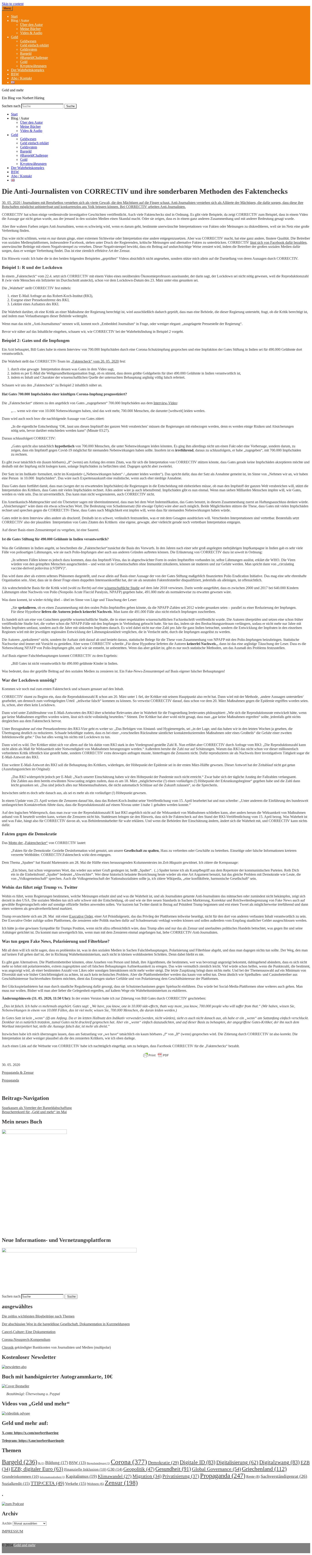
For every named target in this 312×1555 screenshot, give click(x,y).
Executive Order (81, 916)
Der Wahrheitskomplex (27, 70)
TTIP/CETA (47, 1483)
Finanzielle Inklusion (85, 1469)
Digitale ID (197, 1462)
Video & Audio (31, 33)
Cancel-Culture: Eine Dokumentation (29, 1332)
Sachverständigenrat (284, 1476)
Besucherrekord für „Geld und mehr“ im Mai (34, 1112)
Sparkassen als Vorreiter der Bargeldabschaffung (37, 1108)
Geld (14, 37)
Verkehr (75, 1483)
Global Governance (216, 1469)
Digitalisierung (237, 1462)
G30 (114, 1469)
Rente (253, 1476)
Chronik (8, 1347)
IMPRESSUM (12, 1531)
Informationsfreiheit (52, 1477)
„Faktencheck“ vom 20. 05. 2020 (95, 361)
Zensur (121, 1482)
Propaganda (10, 1080)
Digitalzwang (279, 1462)
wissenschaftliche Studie (122, 588)
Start (14, 16)
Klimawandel (115, 1476)
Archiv (7, 1523)
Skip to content (13, 4)
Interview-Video (165, 403)
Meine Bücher (30, 29)
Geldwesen (28, 41)
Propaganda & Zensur (18, 1072)
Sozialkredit (16, 1483)
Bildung (56, 1462)
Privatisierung (180, 1476)
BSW (15, 74)
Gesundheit (173, 1469)
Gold (23, 62)
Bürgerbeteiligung (98, 1463)
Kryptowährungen (33, 66)
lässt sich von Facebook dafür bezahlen (278, 242)
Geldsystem (28, 49)
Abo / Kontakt (21, 78)
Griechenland (264, 1469)
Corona (129, 1461)
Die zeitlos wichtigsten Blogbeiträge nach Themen (38, 1316)
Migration (146, 1476)
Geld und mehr (24, 1545)
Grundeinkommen (20, 1476)
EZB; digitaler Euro (37, 1469)
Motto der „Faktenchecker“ (28, 843)
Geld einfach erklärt (34, 45)
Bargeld (26, 53)
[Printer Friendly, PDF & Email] (156, 1055)
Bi (41, 1463)
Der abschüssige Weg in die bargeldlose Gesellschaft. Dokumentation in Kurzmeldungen (66, 1324)
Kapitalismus (81, 1476)
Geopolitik (138, 1469)
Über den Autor (31, 25)
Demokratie (163, 1462)
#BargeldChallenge (34, 58)
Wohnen (95, 1484)
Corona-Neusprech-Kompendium (26, 1340)
